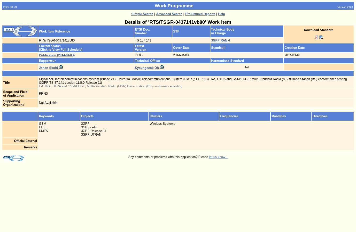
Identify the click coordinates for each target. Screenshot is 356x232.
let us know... (218, 157)
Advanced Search (169, 14)
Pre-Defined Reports (200, 14)
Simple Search (142, 14)
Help (221, 14)
